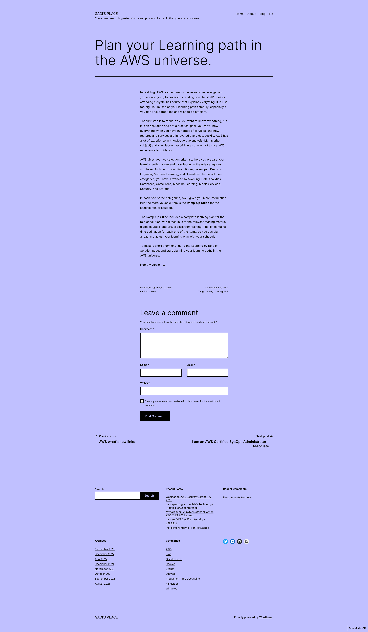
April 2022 (101, 559)
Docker (170, 563)
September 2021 (105, 578)
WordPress (265, 617)
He (271, 14)
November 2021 (104, 568)
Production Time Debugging (183, 578)
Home (240, 14)
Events (170, 568)
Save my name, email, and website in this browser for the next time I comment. (182, 403)
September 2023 (105, 549)
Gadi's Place (106, 13)
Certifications (174, 559)
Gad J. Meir (150, 291)
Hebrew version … (152, 264)
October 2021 (103, 573)
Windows (171, 588)
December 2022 (104, 554)
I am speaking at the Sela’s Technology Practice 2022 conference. (189, 506)
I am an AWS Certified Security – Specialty (185, 521)
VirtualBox (172, 583)
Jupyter (170, 573)
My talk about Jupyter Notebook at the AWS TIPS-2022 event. (189, 513)
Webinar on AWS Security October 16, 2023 (188, 498)
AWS (225, 287)
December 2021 (104, 563)
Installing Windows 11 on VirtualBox (187, 527)
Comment (147, 329)
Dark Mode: (355, 628)
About (251, 14)
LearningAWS (220, 291)
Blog (262, 14)
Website (145, 383)
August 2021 (102, 583)
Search (99, 489)
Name (144, 364)
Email (191, 364)
